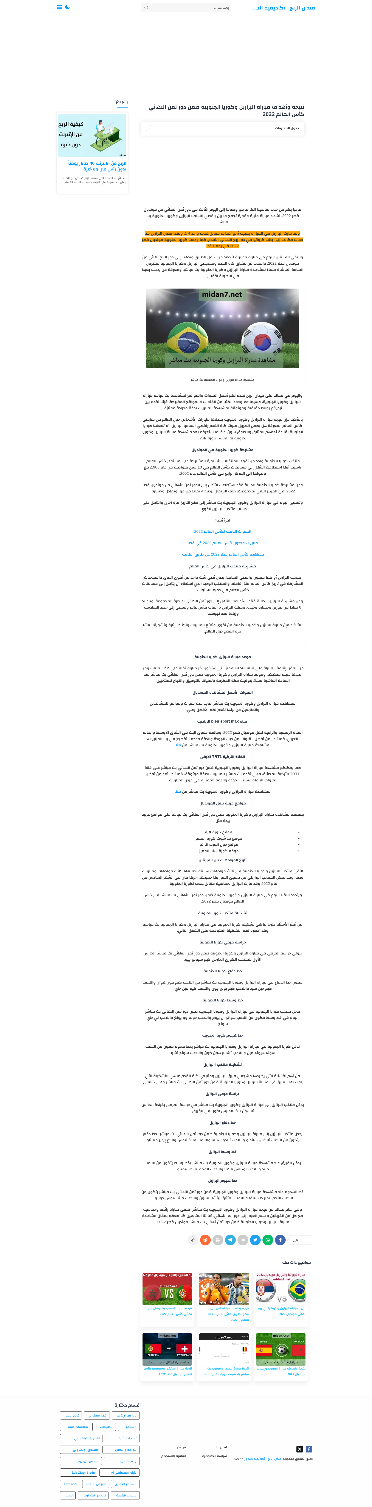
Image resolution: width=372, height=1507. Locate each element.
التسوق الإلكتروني (85, 1449)
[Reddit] (206, 1242)
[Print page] (218, 1242)
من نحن (181, 1447)
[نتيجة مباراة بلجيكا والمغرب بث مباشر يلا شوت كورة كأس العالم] (224, 1349)
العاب (69, 1495)
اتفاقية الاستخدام (173, 1456)
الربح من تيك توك (95, 1495)
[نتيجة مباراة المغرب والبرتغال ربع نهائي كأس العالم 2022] (167, 1289)
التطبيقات (106, 1427)
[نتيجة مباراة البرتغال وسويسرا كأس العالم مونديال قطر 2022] (167, 1349)
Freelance (71, 1484)
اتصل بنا (221, 1447)
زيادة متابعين (128, 1461)
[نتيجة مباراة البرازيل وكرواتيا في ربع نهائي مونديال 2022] (280, 1289)
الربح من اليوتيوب (87, 1461)
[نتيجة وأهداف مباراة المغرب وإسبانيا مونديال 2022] (280, 1349)
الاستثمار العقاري (126, 1484)
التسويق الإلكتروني (87, 1438)
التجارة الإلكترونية (83, 1472)
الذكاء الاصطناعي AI (124, 1472)
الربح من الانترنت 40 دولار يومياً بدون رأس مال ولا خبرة (97, 166)
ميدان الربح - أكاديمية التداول (283, 8)
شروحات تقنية (127, 1438)
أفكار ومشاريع (97, 1415)
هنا (178, 745)
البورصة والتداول (126, 1449)
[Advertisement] (186, 58)
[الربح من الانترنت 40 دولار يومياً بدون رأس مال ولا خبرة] (92, 135)
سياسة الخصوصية (214, 1456)
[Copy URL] (194, 1242)
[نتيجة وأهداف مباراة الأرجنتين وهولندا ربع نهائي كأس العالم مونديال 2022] (224, 1289)
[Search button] (146, 7)
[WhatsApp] (268, 1242)
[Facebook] (281, 1242)
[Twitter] (256, 1242)
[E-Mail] (243, 1242)
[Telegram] (231, 1242)
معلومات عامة (78, 1427)
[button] (67, 8)
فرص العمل (72, 1415)
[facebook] (309, 1449)
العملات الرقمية (126, 1495)
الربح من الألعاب (96, 1484)
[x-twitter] (299, 1449)
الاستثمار (131, 1427)
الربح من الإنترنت (126, 1415)
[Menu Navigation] (59, 7)
